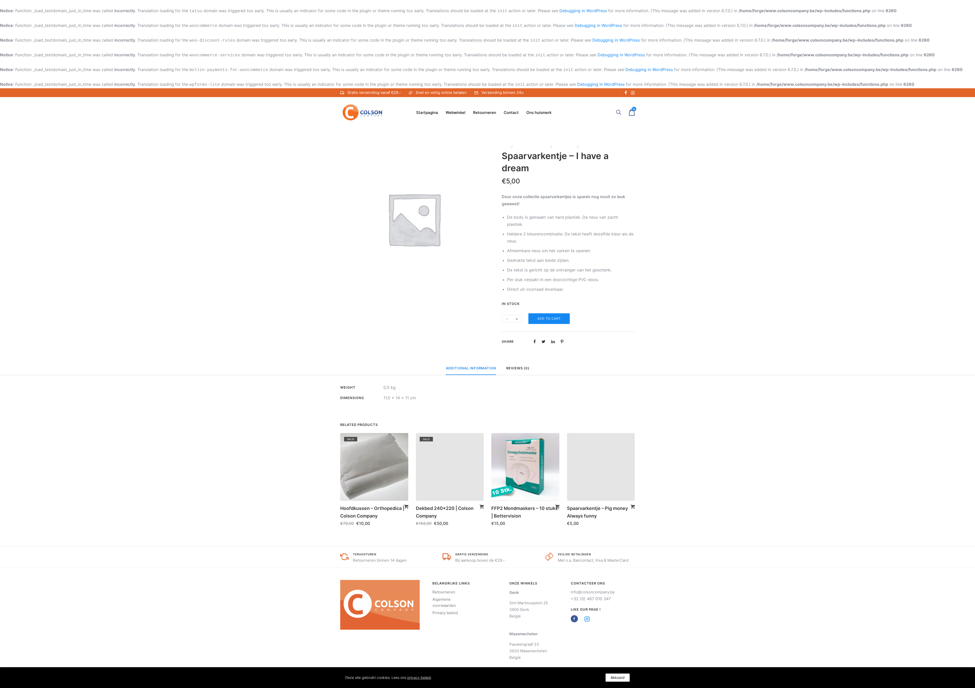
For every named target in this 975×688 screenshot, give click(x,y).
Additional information (471, 368)
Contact (511, 112)
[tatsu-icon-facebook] (626, 93)
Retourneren (484, 112)
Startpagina (427, 112)
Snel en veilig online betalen (441, 92)
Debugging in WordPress (583, 10)
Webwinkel (455, 112)
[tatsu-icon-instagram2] (633, 93)
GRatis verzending (471, 554)
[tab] (471, 368)
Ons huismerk (538, 112)
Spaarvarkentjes (564, 147)
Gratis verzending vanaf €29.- (374, 92)
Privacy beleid (445, 612)
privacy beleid (419, 677)
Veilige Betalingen (574, 554)
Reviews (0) (517, 368)
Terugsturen (364, 554)
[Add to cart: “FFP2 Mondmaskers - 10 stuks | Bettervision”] (557, 507)
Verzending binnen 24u (502, 92)
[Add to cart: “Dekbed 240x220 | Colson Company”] (482, 507)
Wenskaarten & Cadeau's (531, 147)
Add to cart (549, 318)
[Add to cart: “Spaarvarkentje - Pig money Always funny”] (633, 507)
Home (506, 147)
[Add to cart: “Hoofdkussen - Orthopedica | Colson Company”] (406, 507)
